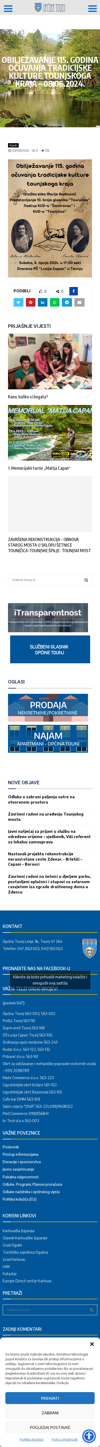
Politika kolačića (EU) (20, 1199)
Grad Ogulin (12, 1245)
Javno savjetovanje (18, 1169)
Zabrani (50, 1412)
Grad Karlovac (14, 1259)
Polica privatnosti (65, 1439)
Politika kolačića (31, 1439)
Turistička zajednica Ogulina (25, 1252)
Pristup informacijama (20, 1154)
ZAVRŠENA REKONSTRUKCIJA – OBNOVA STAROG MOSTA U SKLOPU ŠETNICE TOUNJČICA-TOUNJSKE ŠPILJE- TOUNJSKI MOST (49, 545)
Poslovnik (11, 1147)
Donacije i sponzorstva (22, 1162)
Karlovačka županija (18, 1230)
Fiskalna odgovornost (21, 1177)
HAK (6, 1266)
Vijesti (13, 145)
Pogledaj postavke (50, 1427)
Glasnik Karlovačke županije (25, 1238)
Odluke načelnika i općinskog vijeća (31, 1191)
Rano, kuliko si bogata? (28, 396)
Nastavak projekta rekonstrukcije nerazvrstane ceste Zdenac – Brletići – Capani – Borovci (45, 859)
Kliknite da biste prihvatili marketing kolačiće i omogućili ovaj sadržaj (50, 980)
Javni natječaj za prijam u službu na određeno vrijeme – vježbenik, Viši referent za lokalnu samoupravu (49, 836)
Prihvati (50, 1398)
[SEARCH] (86, 580)
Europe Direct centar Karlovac (27, 1281)
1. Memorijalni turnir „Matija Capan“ (39, 468)
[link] (48, 631)
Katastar (10, 1273)
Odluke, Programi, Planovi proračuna (32, 1184)
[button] (92, 1344)
